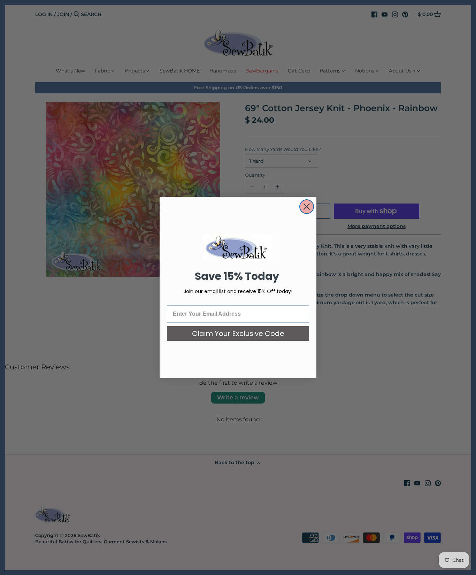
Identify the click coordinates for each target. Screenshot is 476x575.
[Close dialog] (307, 207)
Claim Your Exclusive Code (238, 333)
